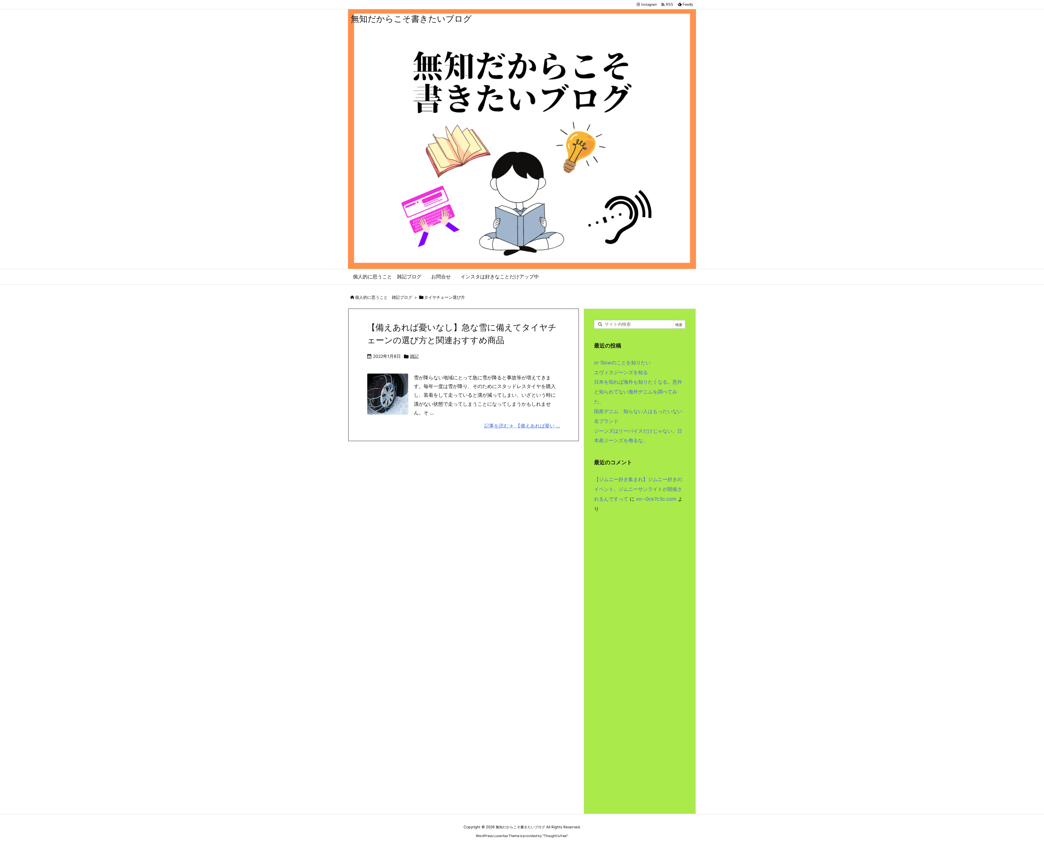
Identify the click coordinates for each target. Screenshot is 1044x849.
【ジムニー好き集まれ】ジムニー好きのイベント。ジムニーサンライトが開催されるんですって (638, 489)
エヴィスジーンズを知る (621, 372)
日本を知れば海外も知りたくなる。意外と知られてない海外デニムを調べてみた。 (638, 391)
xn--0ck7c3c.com (656, 499)
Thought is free (555, 836)
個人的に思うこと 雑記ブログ (383, 297)
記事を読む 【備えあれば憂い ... (522, 426)
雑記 (414, 356)
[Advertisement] (639, 575)
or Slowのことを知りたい (622, 362)
